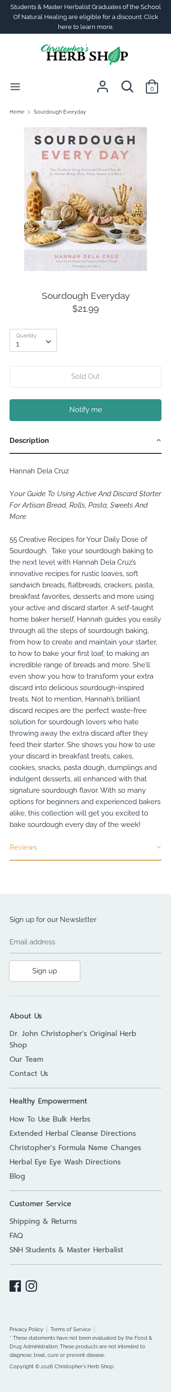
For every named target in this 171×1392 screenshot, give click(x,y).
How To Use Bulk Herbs (50, 1119)
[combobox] (33, 340)
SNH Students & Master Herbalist (67, 1250)
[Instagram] (31, 1284)
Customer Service (40, 1204)
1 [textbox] (17, 344)
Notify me (85, 409)
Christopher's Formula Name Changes (75, 1147)
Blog (17, 1176)
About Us (26, 1016)
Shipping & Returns (43, 1221)
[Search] (127, 82)
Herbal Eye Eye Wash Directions (65, 1162)
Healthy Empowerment (48, 1101)
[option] (86, 199)
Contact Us (29, 1073)
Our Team (26, 1059)
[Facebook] (15, 1284)
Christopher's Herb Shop (84, 1366)
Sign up (44, 971)
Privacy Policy (26, 1329)
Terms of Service (70, 1329)
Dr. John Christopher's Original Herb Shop (73, 1039)
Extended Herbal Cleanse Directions (73, 1133)
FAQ (16, 1235)
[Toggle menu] (15, 86)
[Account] (102, 82)
